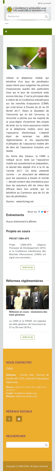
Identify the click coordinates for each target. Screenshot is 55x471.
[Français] (3, 1)
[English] (5, 1)
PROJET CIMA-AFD (19, 238)
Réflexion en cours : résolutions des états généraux (28, 313)
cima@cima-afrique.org (25, 393)
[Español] (6, 1)
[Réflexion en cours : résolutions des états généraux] (27, 297)
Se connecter (45, 3)
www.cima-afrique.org (26, 396)
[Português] (8, 1)
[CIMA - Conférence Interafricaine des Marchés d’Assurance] (27, 9)
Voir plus (27, 267)
